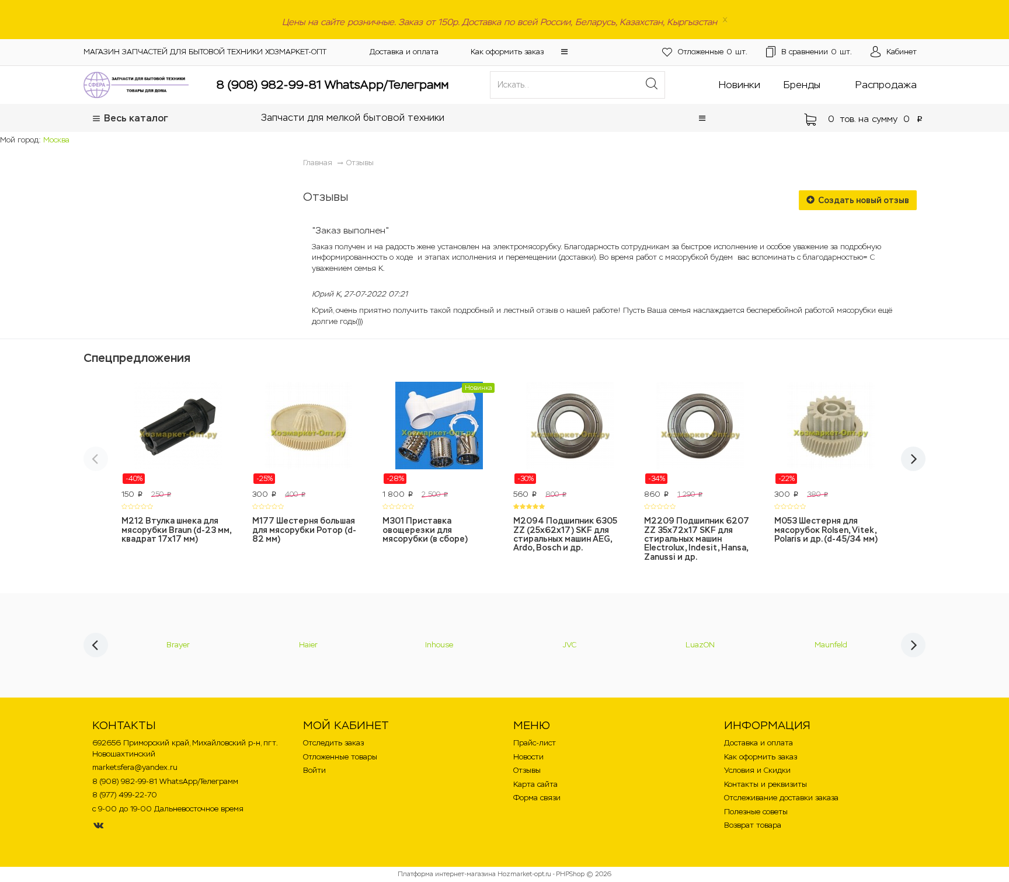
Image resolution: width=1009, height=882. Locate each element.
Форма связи (537, 798)
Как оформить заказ (507, 52)
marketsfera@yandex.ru (135, 767)
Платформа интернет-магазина (447, 874)
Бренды (802, 84)
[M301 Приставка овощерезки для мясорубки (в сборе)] (439, 433)
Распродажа (886, 84)
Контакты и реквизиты (765, 784)
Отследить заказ (333, 743)
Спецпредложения (136, 357)
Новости (528, 757)
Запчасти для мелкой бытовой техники (352, 117)
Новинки (739, 84)
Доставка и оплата (404, 52)
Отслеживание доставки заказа (781, 798)
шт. (712, 52)
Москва (56, 140)
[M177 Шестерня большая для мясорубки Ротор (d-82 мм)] (309, 433)
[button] (564, 52)
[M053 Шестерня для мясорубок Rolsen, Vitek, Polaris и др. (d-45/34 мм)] (831, 433)
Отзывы (360, 163)
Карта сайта (535, 784)
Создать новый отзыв (862, 200)
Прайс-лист (534, 743)
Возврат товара (752, 825)
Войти (314, 770)
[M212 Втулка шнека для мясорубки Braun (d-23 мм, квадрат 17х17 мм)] (178, 433)
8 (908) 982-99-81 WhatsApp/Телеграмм (332, 84)
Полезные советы (756, 812)
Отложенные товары (340, 757)
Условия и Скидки (757, 770)
